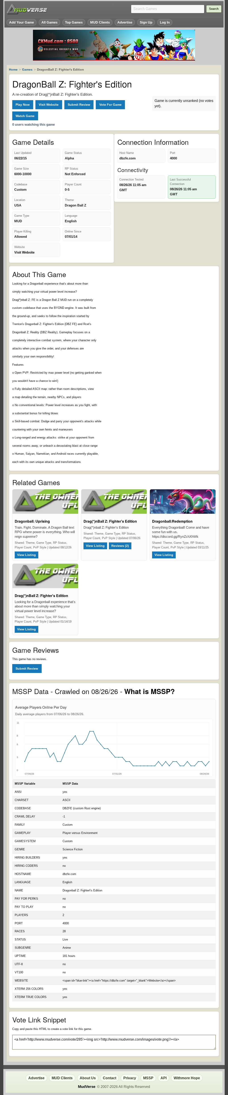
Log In (165, 22)
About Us (88, 1078)
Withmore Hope (187, 1078)
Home (13, 69)
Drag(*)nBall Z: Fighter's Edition (110, 521)
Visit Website (49, 104)
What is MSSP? (149, 691)
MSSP (148, 1078)
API (164, 1078)
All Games (49, 22)
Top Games (74, 22)
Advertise (124, 22)
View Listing (26, 555)
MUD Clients (100, 22)
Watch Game (25, 116)
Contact (109, 1078)
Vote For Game (110, 104)
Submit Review (79, 104)
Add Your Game (21, 22)
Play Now (23, 104)
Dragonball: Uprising (32, 521)
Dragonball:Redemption (172, 521)
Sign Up (146, 22)
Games (27, 69)
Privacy (129, 1078)
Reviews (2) (120, 546)
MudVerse (86, 1087)
